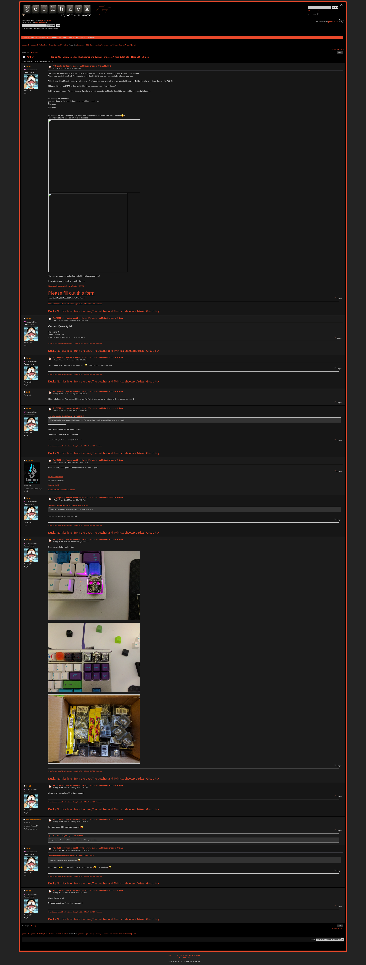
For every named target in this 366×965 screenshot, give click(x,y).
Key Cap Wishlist (54, 485)
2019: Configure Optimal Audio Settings (61, 489)
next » (342, 49)
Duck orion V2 (57, 304)
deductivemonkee (33, 820)
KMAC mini (88, 304)
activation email (40, 23)
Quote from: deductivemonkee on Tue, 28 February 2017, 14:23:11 (72, 855)
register (48, 20)
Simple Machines (194, 955)
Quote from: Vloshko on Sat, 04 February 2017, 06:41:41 (68, 505)
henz (28, 66)
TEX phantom (97, 304)
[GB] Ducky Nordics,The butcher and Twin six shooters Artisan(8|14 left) (82, 66)
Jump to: (313, 940)
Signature (80, 45)
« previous (336, 49)
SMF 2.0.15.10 (173, 955)
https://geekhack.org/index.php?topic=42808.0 (66, 286)
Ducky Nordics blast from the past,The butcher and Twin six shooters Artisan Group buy (104, 311)
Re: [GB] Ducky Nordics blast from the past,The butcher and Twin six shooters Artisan (88, 318)
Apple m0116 (78, 304)
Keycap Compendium (55, 476)
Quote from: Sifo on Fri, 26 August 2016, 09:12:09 (66, 836)
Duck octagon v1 (68, 304)
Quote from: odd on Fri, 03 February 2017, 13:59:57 (66, 416)
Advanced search (313, 11)
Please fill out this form (71, 293)
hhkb (50, 304)
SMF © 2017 (184, 955)
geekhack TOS (333, 22)
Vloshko (30, 460)
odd (28, 392)
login (41, 20)
